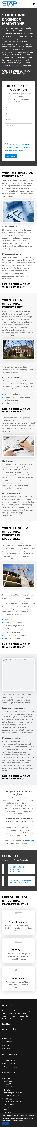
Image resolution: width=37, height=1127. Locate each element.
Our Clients (8, 1042)
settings (21, 1120)
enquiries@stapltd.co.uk (20, 880)
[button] (34, 4)
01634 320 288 (17, 867)
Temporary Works (10, 1060)
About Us (7, 1038)
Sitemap (7, 1049)
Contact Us (8, 1045)
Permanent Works (10, 1063)
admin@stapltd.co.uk (19, 882)
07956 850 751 (17, 869)
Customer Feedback (11, 1067)
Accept (5, 1124)
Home (6, 1035)
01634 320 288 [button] (11, 73)
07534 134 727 (17, 871)
